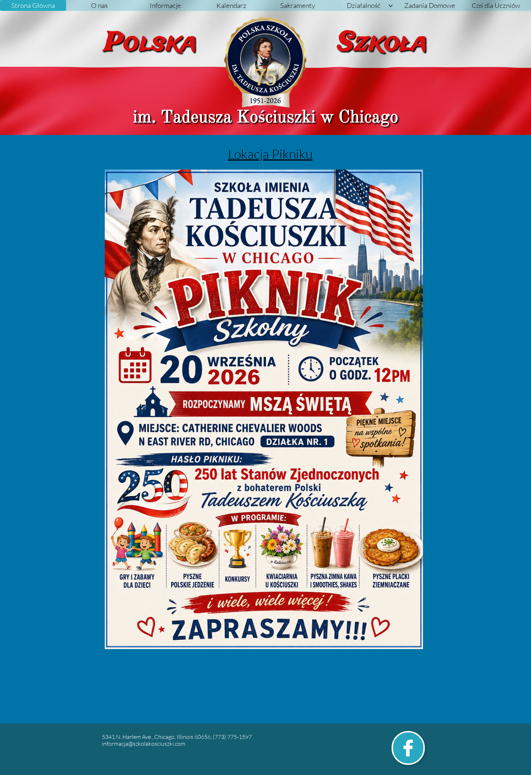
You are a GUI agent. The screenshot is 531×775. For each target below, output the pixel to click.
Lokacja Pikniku (270, 154)
